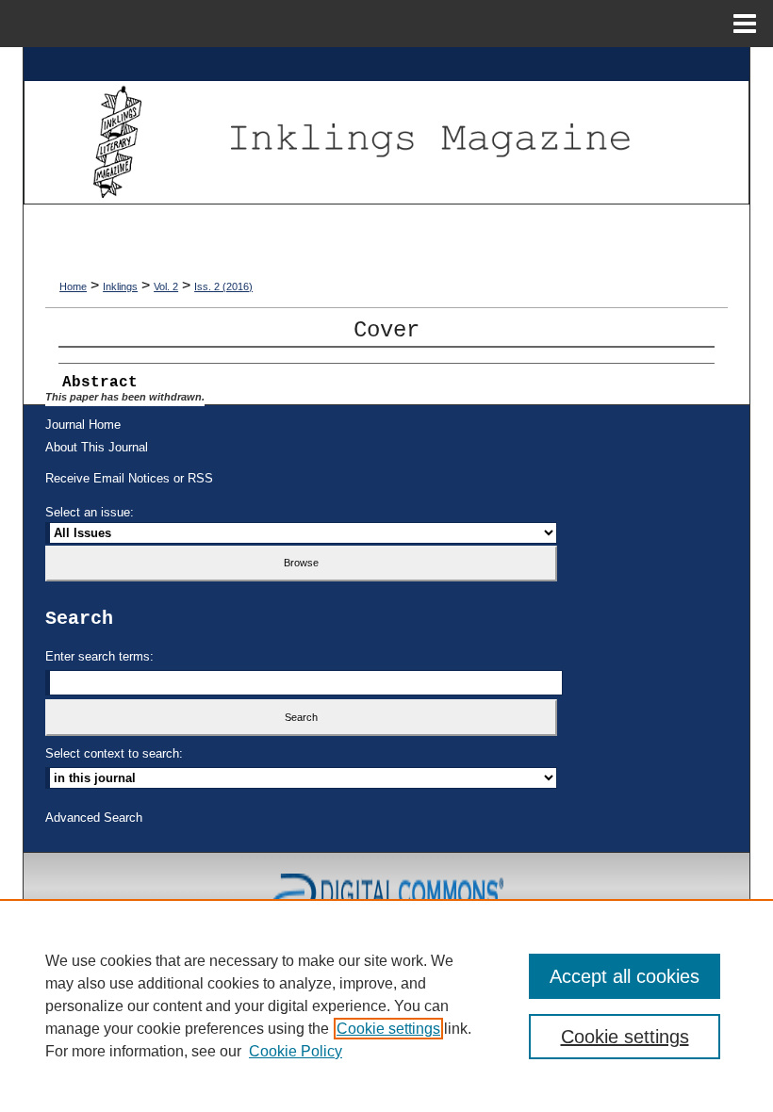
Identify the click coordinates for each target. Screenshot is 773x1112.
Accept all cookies (624, 976)
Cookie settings (388, 1029)
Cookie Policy (295, 1051)
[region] (386, 1005)
